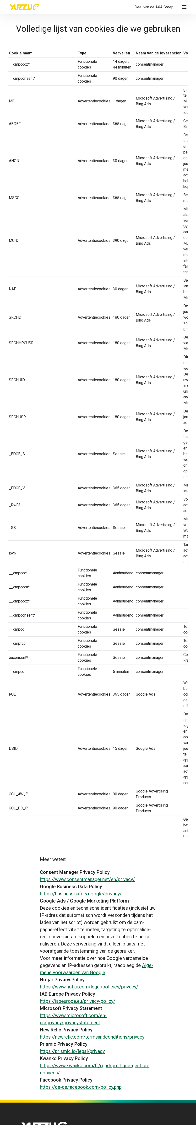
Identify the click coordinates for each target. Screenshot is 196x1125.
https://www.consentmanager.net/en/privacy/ (87, 879)
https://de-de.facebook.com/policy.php (81, 1087)
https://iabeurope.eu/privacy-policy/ (77, 1001)
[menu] (184, 7)
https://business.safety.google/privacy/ (81, 894)
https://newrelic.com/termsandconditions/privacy (92, 1037)
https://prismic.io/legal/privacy (72, 1051)
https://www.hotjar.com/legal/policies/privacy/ (89, 987)
